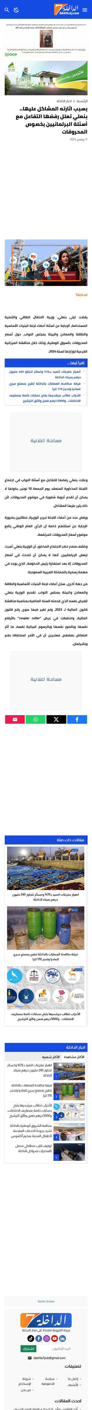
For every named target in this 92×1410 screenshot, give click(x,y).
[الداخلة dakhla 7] (46, 1320)
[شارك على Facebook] (77, 719)
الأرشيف (73, 1384)
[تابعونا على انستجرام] (46, 1338)
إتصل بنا (73, 1378)
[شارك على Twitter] (56, 719)
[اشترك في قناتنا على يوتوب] (54, 1338)
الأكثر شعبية (51, 1057)
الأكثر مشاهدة (74, 1057)
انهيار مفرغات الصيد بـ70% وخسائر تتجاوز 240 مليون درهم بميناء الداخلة (45, 374)
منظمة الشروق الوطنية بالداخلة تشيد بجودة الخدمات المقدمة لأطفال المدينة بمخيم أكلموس (31, 1131)
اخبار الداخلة (64, 101)
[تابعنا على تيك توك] (30, 1338)
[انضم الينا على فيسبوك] (38, 1338)
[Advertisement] (46, 190)
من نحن (26, 1390)
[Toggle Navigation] (86, 9)
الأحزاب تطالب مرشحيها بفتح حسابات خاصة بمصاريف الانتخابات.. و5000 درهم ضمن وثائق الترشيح (45, 398)
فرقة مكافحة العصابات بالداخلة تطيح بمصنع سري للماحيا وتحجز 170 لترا (45, 386)
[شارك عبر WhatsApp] (36, 719)
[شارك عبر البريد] (15, 719)
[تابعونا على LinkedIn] (62, 1338)
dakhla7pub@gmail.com (49, 1358)
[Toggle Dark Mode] (16, 9)
